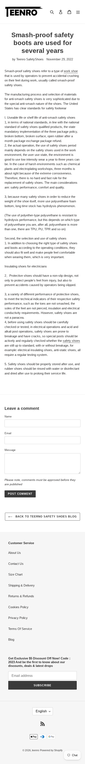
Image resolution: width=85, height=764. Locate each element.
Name (8, 416)
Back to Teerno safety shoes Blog (45, 516)
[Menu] (78, 11)
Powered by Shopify (51, 750)
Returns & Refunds (21, 596)
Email (8, 433)
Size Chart (15, 574)
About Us (14, 552)
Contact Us (16, 563)
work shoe (71, 71)
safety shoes (71, 340)
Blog (11, 639)
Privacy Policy (18, 618)
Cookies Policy (18, 607)
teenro (35, 750)
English (41, 711)
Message (10, 450)
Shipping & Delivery (21, 585)
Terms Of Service (20, 629)
